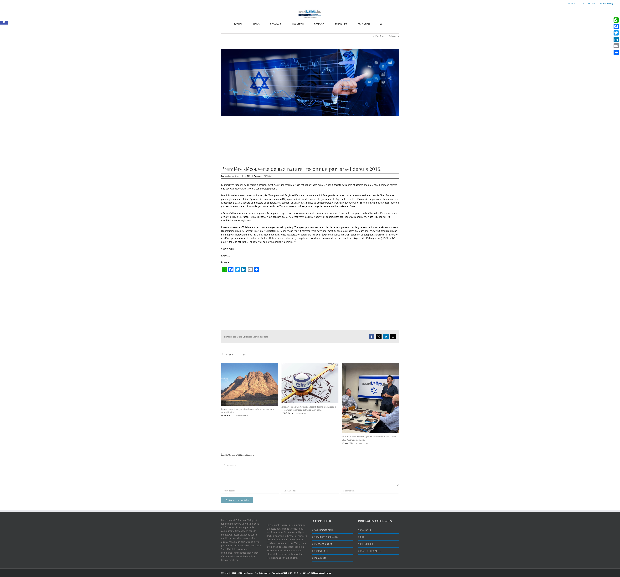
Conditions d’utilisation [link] (326, 536)
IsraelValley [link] (248, 573)
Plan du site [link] (320, 557)
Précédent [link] (380, 36)
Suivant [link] (392, 36)
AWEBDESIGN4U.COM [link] (290, 573)
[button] (223, 403)
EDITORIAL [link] (268, 176)
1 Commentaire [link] (242, 413)
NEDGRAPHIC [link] (307, 573)
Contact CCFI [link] (321, 550)
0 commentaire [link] (302, 443)
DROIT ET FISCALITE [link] (370, 550)
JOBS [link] (362, 536)
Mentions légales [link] (323, 543)
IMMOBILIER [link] (366, 543)
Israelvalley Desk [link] (231, 176)
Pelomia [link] (327, 573)
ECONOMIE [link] (366, 529)
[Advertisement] (310, 143)
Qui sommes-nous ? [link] (324, 529)
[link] (571, 3)
